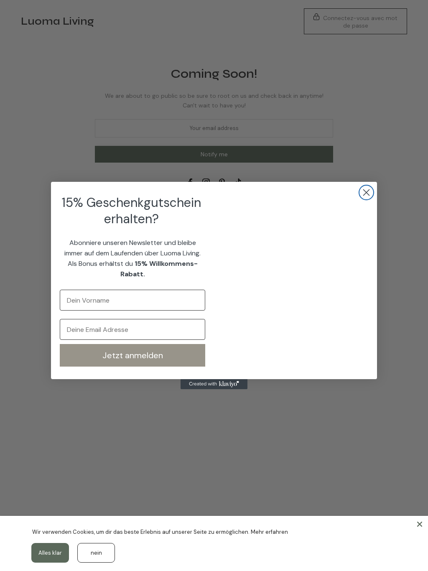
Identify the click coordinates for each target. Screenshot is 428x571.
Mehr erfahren (269, 531)
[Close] (419, 524)
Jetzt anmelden (132, 355)
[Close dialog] (366, 192)
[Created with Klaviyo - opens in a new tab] (214, 384)
